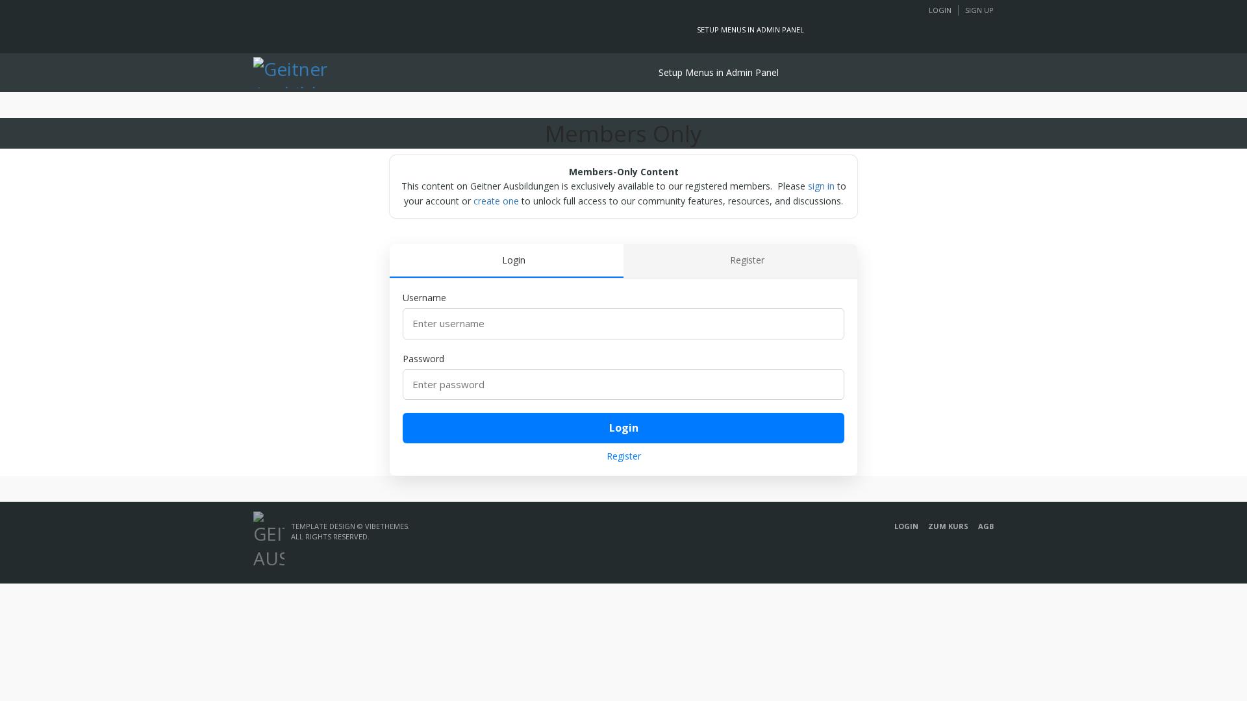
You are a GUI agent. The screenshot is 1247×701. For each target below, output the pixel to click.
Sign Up (979, 10)
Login (940, 10)
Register (624, 456)
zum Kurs (948, 526)
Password (423, 358)
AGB (986, 526)
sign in (821, 186)
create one (496, 201)
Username (424, 297)
